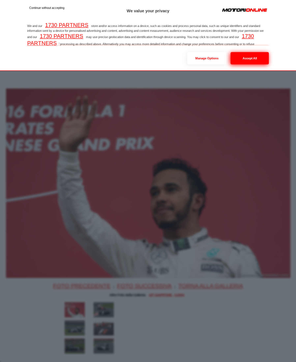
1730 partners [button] (66, 25)
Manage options (206, 58)
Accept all (250, 58)
